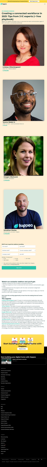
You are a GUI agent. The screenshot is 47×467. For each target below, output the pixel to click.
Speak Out (34, 459)
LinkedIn (6, 70)
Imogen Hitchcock (7, 312)
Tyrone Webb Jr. (6, 306)
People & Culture (4, 372)
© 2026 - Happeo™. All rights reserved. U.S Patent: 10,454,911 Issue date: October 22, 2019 (20, 461)
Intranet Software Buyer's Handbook (8, 414)
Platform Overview (4, 397)
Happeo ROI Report (5, 419)
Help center (3, 451)
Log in (2, 453)
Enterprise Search (4, 392)
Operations (3, 378)
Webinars (3, 410)
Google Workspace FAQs (6, 425)
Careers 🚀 (3, 445)
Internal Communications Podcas (10, 323)
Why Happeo (3, 441)
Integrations (3, 399)
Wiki (2, 408)
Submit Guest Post (4, 449)
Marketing (3, 376)
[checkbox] (19, 259)
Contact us (3, 447)
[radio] (7, 258)
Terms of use (13, 459)
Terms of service (5, 459)
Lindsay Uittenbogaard (8, 300)
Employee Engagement (5, 394)
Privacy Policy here (15, 264)
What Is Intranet (4, 423)
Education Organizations (6, 383)
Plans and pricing (4, 436)
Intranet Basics (4, 421)
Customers (3, 438)
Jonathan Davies (6, 319)
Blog (2, 406)
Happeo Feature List (5, 416)
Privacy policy (21, 459)
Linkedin (7, 180)
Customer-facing (4, 380)
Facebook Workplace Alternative (7, 429)
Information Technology (5, 374)
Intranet (2, 388)
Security (27, 459)
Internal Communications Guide (7, 427)
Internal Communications (6, 370)
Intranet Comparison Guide (6, 412)
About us (2, 443)
